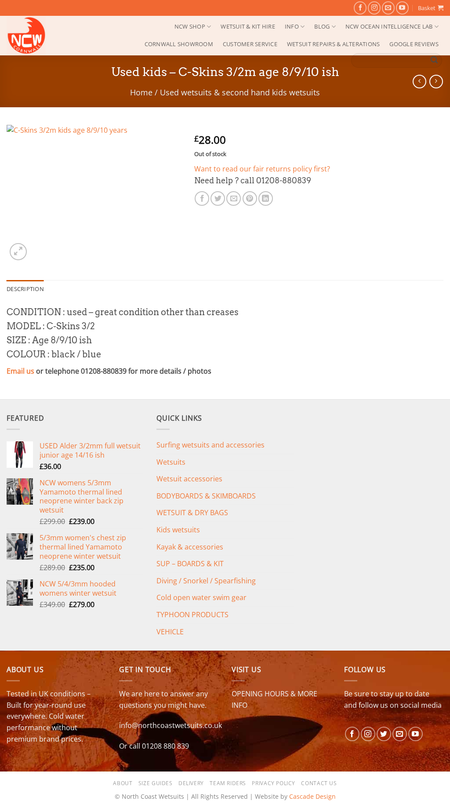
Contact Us (319, 783)
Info (292, 26)
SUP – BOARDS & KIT (190, 563)
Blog (322, 26)
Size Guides (155, 783)
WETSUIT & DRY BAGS (192, 512)
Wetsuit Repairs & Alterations (333, 44)
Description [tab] (25, 289)
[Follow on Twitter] (384, 734)
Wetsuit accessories (189, 479)
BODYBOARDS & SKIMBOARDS (206, 496)
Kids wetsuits (178, 530)
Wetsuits (170, 462)
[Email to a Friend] (233, 198)
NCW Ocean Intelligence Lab (389, 26)
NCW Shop (189, 26)
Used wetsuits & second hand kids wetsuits (240, 92)
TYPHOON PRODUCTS (192, 614)
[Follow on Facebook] (360, 7)
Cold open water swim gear (201, 597)
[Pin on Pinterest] (250, 198)
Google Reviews (414, 44)
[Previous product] (436, 81)
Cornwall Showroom (179, 44)
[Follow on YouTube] (402, 7)
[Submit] (434, 60)
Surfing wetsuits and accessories (210, 445)
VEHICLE (170, 632)
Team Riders (228, 783)
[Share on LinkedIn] (265, 198)
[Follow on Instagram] (374, 7)
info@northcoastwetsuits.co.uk (170, 725)
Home (141, 92)
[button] (430, 8)
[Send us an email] (388, 7)
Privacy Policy (273, 783)
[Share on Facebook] (202, 198)
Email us (20, 371)
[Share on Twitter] (217, 198)
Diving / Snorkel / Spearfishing (206, 581)
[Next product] (419, 81)
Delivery (191, 783)
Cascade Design (312, 796)
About (122, 783)
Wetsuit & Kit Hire (248, 26)
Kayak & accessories (189, 547)
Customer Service (250, 44)
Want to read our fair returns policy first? (262, 169)
